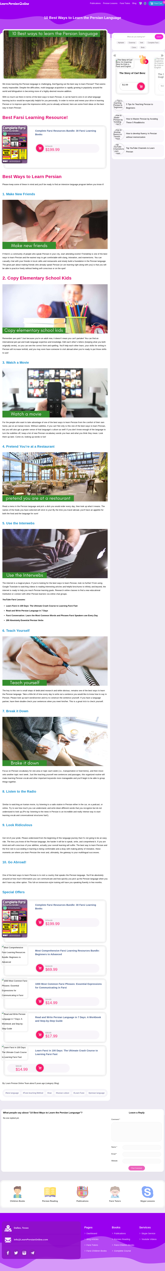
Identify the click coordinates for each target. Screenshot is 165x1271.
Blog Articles (92, 1239)
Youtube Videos (149, 1239)
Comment (115, 1119)
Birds (143, 47)
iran (50, 1093)
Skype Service (148, 1233)
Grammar (132, 43)
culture (55, 429)
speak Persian (42, 254)
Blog (134, 3)
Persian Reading (122, 1239)
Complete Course (122, 1251)
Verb (141, 43)
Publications (95, 3)
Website (114, 1161)
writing (101, 345)
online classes (70, 590)
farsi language (13, 1093)
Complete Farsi (153, 43)
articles (58, 587)
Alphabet (121, 43)
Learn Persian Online (14, 3)
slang (64, 257)
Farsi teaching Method (33, 1093)
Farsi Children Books (96, 1251)
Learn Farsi (79, 1093)
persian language (97, 1093)
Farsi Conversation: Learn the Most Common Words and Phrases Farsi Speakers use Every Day (52, 615)
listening (43, 804)
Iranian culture (63, 1093)
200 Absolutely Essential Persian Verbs (24, 620)
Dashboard (91, 1233)
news (46, 812)
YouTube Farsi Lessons (13, 599)
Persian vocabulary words (49, 433)
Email (114, 1154)
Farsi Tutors (125, 3)
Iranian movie (24, 426)
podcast (96, 804)
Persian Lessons (110, 3)
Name (114, 1147)
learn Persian (56, 97)
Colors (134, 47)
